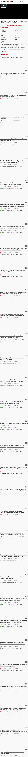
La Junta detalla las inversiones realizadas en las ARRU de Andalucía (13, 577)
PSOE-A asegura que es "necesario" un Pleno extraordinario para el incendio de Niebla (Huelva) (13, 490)
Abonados (24, 2)
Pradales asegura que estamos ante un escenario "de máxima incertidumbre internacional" (11, 402)
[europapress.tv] (8, 2)
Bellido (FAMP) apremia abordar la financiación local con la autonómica (13, 687)
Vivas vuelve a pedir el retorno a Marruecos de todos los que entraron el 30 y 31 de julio (13, 380)
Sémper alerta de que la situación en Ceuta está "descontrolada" (14, 424)
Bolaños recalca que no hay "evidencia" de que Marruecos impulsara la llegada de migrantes (13, 468)
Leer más (3, 51)
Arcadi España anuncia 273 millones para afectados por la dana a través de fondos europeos (12, 446)
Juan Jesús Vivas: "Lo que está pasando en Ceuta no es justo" (12, 752)
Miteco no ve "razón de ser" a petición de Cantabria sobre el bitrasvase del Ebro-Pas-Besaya (12, 205)
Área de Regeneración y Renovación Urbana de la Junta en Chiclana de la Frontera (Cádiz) (13, 555)
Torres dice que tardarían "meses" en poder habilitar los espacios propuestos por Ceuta (12, 227)
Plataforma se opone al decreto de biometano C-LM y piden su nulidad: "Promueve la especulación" (13, 709)
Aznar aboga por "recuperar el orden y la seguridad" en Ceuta (12, 358)
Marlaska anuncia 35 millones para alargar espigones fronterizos (12, 74)
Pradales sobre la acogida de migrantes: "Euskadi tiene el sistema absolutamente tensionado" (12, 315)
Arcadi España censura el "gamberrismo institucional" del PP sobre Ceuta (11, 336)
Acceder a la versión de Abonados (14, 25)
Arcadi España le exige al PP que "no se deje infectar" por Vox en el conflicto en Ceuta (12, 511)
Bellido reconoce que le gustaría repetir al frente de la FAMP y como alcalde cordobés (12, 643)
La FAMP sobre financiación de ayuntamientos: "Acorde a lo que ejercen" (13, 665)
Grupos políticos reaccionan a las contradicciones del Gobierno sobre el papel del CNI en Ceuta (13, 730)
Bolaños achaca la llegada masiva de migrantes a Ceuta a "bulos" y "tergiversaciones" (13, 621)
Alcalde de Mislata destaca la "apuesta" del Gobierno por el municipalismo (12, 161)
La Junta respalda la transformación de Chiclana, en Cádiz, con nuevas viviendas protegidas (12, 533)
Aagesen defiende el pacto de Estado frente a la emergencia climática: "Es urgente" (13, 599)
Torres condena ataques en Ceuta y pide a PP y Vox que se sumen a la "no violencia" (13, 249)
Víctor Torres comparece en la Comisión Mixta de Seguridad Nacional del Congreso (13, 292)
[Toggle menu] (1, 2)
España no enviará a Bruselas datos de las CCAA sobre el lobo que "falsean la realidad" (14, 183)
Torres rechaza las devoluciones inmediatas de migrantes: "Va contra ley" (13, 139)
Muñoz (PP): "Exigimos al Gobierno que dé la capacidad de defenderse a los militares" (12, 271)
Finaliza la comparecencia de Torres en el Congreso (12, 117)
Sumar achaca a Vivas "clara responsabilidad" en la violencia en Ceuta (13, 95)
